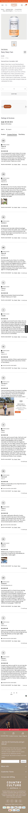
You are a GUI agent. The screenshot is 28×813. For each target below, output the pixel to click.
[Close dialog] (27, 398)
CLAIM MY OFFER (18, 412)
